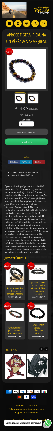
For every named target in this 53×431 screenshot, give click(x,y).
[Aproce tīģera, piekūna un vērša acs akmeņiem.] (20, 98)
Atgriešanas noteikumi (26, 412)
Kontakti (20, 405)
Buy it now (26, 142)
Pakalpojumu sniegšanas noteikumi (26, 408)
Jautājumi (32, 405)
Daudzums (26, 120)
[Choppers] (14, 10)
